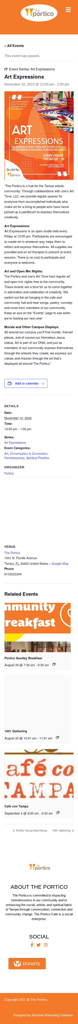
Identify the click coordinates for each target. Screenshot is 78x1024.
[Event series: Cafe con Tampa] (57, 812)
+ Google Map (58, 563)
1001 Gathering (16, 731)
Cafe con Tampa (16, 806)
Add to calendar (27, 383)
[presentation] (38, 627)
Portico (9, 473)
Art (6, 453)
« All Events (14, 45)
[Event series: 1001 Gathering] (57, 737)
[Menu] (68, 9)
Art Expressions (15, 442)
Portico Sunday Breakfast (23, 658)
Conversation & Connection (28, 453)
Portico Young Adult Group (31, 830)
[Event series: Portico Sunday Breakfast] (53, 664)
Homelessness (14, 458)
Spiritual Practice (37, 458)
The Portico (12, 553)
